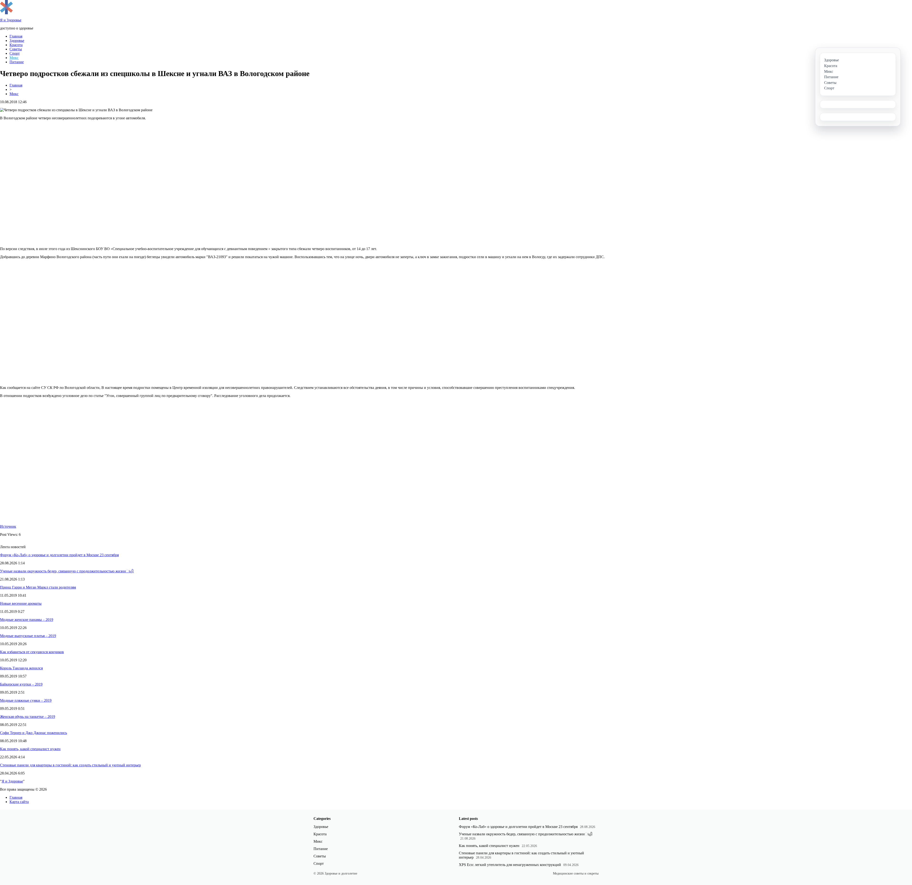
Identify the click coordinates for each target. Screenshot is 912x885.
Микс (14, 58)
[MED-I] (6, 13)
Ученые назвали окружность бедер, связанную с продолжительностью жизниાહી (67, 571)
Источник (8, 526)
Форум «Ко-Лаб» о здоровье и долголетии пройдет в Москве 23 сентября (59, 555)
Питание (17, 62)
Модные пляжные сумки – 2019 (26, 700)
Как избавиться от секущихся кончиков (32, 652)
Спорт (15, 53)
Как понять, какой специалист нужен (30, 749)
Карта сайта (19, 802)
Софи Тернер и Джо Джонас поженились (33, 733)
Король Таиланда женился (21, 668)
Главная (16, 36)
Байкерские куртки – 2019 (21, 684)
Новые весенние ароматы (21, 603)
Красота (16, 45)
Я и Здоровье (12, 781)
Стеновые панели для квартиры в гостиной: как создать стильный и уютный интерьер (70, 765)
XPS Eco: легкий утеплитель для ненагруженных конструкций (510, 865)
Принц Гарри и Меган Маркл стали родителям (38, 587)
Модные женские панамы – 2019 (26, 620)
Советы (16, 49)
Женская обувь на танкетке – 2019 (27, 717)
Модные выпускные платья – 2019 (28, 636)
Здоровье (17, 41)
